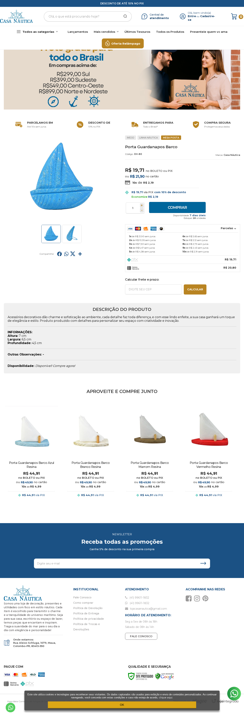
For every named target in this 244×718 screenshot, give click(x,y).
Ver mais (31, 499)
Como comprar (83, 602)
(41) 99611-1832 (139, 597)
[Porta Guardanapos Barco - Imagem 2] (72, 234)
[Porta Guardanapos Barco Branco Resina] (90, 454)
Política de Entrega (86, 613)
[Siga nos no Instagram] (198, 598)
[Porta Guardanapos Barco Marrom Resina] (149, 454)
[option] (33, 124)
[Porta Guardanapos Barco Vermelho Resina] (208, 454)
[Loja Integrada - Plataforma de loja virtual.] (225, 701)
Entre (192, 16)
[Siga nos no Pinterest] (206, 598)
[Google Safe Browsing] (164, 676)
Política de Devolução (88, 608)
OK (122, 704)
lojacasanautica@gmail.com (148, 608)
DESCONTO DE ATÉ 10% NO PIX (122, 3)
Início (130, 137)
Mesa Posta (171, 137)
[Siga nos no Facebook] (189, 598)
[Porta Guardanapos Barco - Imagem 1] (51, 234)
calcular (195, 289)
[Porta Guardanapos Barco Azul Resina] (31, 454)
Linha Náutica (148, 137)
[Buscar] (124, 16)
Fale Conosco (82, 597)
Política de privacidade (88, 618)
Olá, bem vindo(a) (199, 12)
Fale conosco (141, 636)
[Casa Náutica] (16, 16)
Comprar (177, 207)
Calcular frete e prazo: (142, 279)
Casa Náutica (232, 155)
